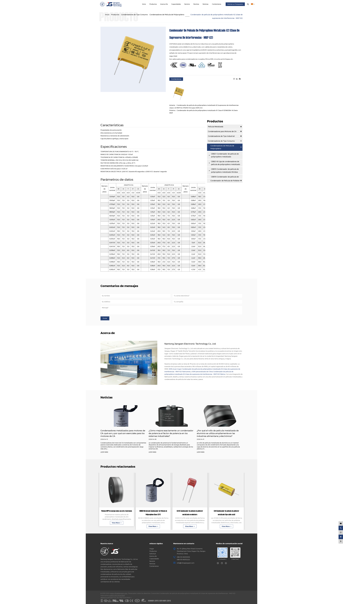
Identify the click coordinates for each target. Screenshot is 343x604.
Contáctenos (216, 4)
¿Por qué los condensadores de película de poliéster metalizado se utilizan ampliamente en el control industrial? (219, 433)
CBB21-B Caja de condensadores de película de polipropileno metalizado (225, 163)
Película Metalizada (215, 127)
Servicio (187, 4)
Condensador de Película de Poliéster (225, 181)
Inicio (144, 4)
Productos (153, 4)
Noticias (205, 4)
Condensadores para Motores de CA (222, 131)
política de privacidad (117, 595)
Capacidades (176, 4)
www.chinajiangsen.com (118, 593)
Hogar (151, 549)
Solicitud (152, 554)
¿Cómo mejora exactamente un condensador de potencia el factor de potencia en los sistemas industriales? (122, 433)
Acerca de (164, 4)
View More (116, 526)
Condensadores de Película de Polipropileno (167, 15)
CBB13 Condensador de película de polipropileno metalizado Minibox (225, 170)
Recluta (196, 4)
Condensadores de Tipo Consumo (158, 7)
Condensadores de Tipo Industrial (221, 136)
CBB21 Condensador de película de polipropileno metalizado (225, 155)
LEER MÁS (104, 452)
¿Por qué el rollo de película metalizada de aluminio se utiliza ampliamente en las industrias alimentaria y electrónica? (170, 433)
